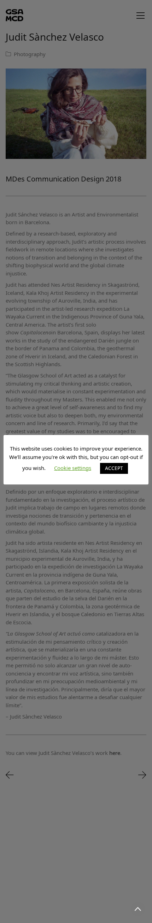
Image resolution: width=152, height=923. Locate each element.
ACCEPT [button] (114, 468)
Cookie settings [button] (72, 467)
